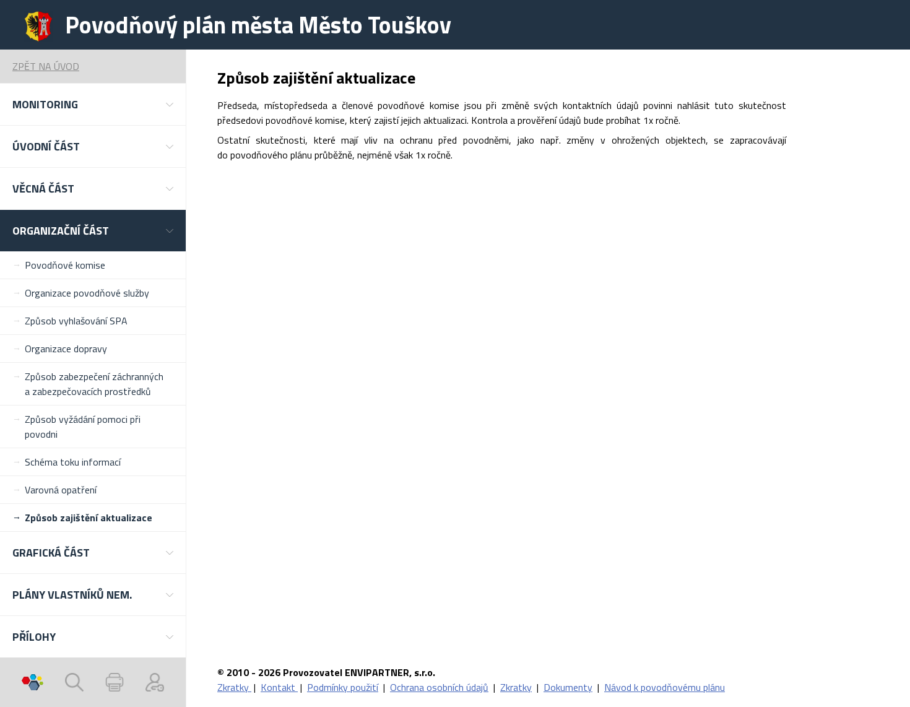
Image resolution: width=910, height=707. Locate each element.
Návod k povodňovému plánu (664, 687)
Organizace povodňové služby (87, 292)
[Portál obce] (32, 682)
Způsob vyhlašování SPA (76, 320)
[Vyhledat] (74, 682)
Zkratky (234, 687)
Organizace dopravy (66, 348)
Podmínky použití (342, 687)
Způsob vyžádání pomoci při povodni (83, 426)
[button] (93, 104)
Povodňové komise (65, 265)
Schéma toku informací (73, 461)
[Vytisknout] (114, 682)
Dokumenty (568, 687)
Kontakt (279, 687)
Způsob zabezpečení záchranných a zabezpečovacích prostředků (94, 384)
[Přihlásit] (154, 682)
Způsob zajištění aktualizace (88, 517)
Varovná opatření (61, 489)
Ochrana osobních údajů (439, 687)
